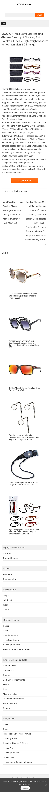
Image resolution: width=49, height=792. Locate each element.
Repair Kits (8, 748)
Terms (35, 778)
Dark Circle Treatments (14, 680)
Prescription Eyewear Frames (17, 734)
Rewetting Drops (11, 640)
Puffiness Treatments (13, 699)
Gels (5, 689)
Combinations (9, 666)
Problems (7, 574)
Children (7, 553)
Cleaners (7, 630)
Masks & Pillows (11, 694)
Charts (6, 609)
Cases (6, 626)
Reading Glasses (20, 191)
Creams (7, 675)
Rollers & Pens (10, 703)
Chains (6, 724)
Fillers (6, 684)
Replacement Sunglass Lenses (17, 762)
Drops (6, 595)
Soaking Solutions (11, 645)
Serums (6, 708)
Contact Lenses (10, 558)
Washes (7, 605)
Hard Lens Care (10, 635)
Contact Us (16, 778)
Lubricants (8, 600)
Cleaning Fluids (10, 738)
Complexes (8, 670)
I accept (25, 788)
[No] (45, 785)
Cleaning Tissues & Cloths (15, 743)
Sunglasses (8, 757)
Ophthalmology (10, 579)
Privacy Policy (26, 778)
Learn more (24, 180)
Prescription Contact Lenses (17, 649)
